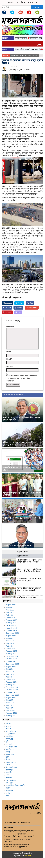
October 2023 (11, 692)
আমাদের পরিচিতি (35, 813)
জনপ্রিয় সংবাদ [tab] (22, 556)
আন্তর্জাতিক (16, 56)
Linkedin (7, 308)
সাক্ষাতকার (9, 791)
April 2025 (9, 646)
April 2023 (9, 708)
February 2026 (11, 620)
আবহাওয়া (9, 739)
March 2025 (10, 648)
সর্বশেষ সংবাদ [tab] (22, 552)
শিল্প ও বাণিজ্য (11, 780)
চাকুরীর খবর (10, 749)
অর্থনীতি (8, 729)
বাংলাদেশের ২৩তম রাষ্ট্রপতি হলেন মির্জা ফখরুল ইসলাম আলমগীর (21, 418)
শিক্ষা (7, 775)
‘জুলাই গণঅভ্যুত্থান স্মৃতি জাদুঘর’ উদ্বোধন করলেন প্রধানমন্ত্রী (22, 493)
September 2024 (12, 664)
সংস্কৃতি (8, 788)
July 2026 (9, 607)
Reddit (19, 308)
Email (9, 359)
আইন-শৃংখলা (10, 734)
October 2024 (11, 661)
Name (9, 352)
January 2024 (11, 685)
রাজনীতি (9, 772)
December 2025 (12, 625)
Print (19, 312)
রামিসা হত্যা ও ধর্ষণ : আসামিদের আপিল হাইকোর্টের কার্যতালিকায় (19, 443)
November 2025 (12, 628)
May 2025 (10, 643)
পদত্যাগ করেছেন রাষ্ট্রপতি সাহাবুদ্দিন (17, 545)
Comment (11, 326)
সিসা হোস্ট (27, 856)
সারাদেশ (34, 56)
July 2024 (9, 669)
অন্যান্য (8, 723)
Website (9, 366)
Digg (31, 303)
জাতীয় (22, 56)
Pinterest (8, 312)
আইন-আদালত (11, 731)
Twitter (20, 303)
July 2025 (9, 638)
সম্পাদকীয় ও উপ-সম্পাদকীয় (15, 785)
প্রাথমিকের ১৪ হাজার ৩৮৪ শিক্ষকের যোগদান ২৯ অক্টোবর (22, 519)
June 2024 (10, 672)
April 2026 (9, 615)
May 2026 (10, 612)
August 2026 (11, 605)
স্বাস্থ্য (7, 796)
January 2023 (11, 715)
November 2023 (12, 690)
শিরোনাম (9, 778)
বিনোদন (8, 765)
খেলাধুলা (9, 744)
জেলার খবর (10, 754)
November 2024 (12, 659)
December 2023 (12, 687)
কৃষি (7, 741)
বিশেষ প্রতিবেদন (11, 767)
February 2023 (11, 713)
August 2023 (11, 697)
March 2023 (10, 710)
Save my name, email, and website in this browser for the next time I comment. (21, 378)
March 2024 (10, 679)
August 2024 (11, 666)
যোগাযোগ (9, 770)
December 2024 (12, 656)
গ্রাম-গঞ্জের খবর (11, 747)
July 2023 (9, 700)
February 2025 (11, 651)
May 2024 (10, 674)
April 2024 (9, 677)
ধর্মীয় (7, 757)
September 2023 (12, 695)
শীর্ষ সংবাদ (28, 56)
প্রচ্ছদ (6, 56)
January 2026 (11, 623)
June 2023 (10, 703)
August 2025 (11, 636)
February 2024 (11, 682)
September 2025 (12, 633)
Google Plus (32, 308)
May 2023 (10, 705)
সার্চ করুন (37, 7)
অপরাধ (8, 726)
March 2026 (10, 618)
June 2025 (10, 641)
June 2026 (10, 610)
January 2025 (11, 654)
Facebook (8, 303)
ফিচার (8, 760)
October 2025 (11, 630)
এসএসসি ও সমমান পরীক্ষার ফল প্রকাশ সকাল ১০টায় (21, 468)
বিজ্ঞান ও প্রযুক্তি (11, 762)
